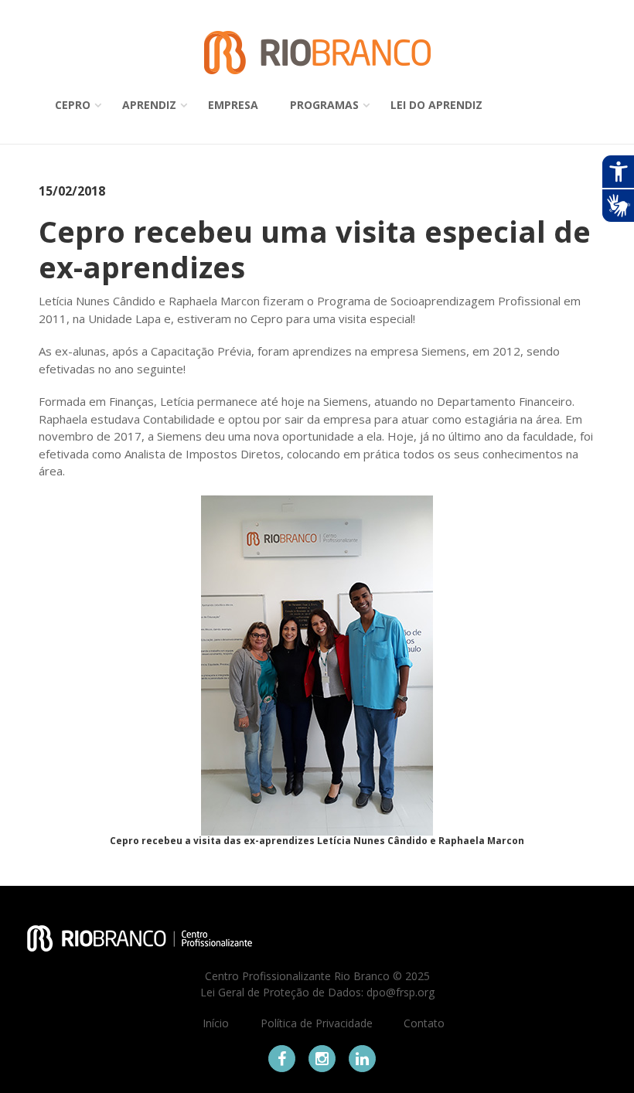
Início (216, 1023)
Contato (424, 1023)
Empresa (233, 104)
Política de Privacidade (317, 1023)
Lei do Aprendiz (436, 104)
